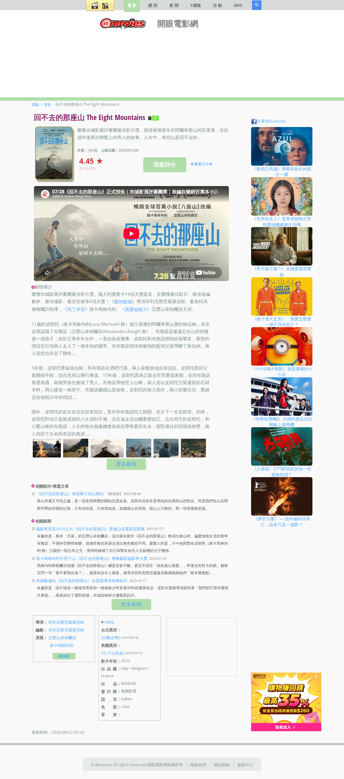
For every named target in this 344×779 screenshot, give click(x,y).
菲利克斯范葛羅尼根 (66, 622)
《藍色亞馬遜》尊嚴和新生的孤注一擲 (281, 171)
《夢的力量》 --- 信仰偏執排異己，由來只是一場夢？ (281, 521)
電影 (47, 104)
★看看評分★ (201, 163)
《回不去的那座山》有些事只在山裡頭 (70, 493)
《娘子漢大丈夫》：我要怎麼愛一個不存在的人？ (281, 321)
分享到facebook (271, 121)
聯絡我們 (198, 764)
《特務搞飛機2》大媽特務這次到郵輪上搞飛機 (281, 421)
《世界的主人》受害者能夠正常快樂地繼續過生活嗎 (281, 221)
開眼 (35, 104)
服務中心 (245, 764)
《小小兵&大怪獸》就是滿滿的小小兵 (281, 371)
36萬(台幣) (110, 637)
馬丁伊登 (76, 309)
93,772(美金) (112, 653)
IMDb (109, 622)
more (64, 656)
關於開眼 (222, 764)
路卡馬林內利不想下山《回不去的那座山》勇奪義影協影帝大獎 (91, 558)
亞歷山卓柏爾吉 (62, 637)
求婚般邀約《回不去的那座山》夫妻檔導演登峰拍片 (82, 580)
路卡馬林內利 (62, 645)
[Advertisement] (172, 62)
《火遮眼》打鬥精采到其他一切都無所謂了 (281, 471)
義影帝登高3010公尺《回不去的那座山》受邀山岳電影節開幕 (90, 528)
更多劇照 (126, 464)
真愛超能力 (136, 309)
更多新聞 (131, 604)
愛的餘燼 (123, 302)
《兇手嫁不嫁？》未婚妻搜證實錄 (281, 271)
